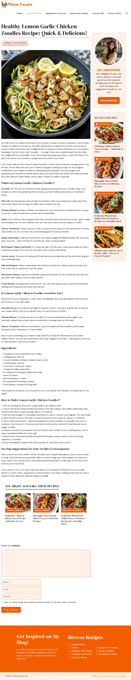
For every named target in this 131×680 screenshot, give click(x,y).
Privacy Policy (115, 13)
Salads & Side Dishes (82, 650)
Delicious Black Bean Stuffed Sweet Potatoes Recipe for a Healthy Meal (73, 520)
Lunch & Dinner (34, 13)
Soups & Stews (106, 650)
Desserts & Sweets (79, 13)
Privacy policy (108, 676)
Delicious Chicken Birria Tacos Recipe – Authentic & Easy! (16, 518)
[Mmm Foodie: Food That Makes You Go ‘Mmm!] (16, 4)
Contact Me (98, 13)
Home (19, 13)
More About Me (108, 100)
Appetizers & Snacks (56, 13)
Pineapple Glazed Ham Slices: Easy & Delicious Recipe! (45, 518)
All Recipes (96, 676)
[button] (127, 13)
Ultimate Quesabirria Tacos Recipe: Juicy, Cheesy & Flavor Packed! (108, 253)
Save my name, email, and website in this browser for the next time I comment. (40, 602)
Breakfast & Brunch (72, 510)
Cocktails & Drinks (108, 654)
